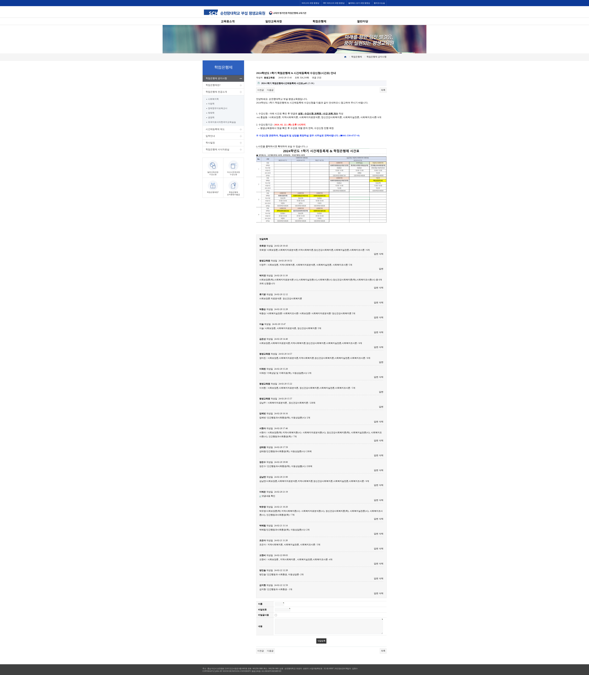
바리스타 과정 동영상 (310, 3)
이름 (260, 604)
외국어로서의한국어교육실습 (222, 122)
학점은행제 (319, 21)
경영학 (211, 117)
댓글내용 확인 (268, 496)
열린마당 (362, 21)
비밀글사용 (263, 615)
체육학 (211, 113)
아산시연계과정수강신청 (233, 173)
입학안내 (210, 136)
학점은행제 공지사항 (216, 78)
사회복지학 (213, 99)
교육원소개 (228, 21)
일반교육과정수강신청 (212, 173)
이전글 (260, 90)
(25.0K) (287, 83)
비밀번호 (262, 609)
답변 (376, 254)
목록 (383, 90)
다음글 (270, 90)
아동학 (211, 104)
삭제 (381, 254)
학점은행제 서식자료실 (217, 149)
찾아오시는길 (379, 3)
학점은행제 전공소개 (216, 92)
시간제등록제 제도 (215, 129)
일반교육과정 (273, 21)
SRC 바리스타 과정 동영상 (334, 3)
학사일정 (210, 143)
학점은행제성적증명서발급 (233, 193)
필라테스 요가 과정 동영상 (359, 3)
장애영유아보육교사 (217, 108)
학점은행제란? (213, 85)
